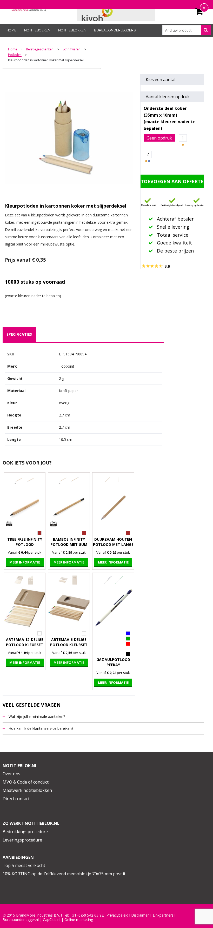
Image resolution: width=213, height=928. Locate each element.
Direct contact (16, 798)
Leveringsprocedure (22, 840)
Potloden (15, 55)
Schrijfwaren (72, 49)
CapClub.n (51, 920)
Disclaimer (140, 915)
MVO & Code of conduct (26, 782)
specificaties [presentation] (19, 334)
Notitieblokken (72, 30)
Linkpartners (163, 915)
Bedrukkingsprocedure (25, 831)
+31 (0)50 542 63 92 (87, 915)
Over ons (11, 774)
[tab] (19, 334)
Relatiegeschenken (40, 49)
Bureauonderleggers (115, 30)
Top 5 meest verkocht (24, 865)
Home (11, 30)
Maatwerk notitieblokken (27, 790)
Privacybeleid (117, 915)
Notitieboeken (37, 30)
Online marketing (78, 920)
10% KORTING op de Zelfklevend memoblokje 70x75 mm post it (64, 874)
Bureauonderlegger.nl (21, 920)
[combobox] (186, 30)
